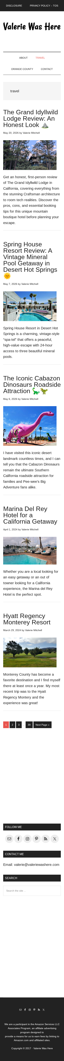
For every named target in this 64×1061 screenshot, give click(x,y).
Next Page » (42, 725)
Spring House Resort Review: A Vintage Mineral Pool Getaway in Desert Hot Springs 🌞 (30, 260)
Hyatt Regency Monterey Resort (26, 619)
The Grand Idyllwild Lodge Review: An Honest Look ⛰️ (30, 118)
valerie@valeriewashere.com (36, 865)
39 (30, 724)
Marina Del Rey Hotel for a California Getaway (30, 515)
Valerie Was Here (32, 26)
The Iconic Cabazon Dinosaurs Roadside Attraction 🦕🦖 (32, 385)
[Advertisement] (32, 779)
